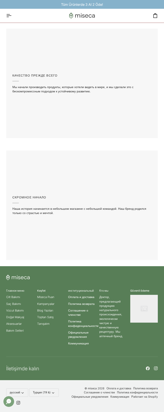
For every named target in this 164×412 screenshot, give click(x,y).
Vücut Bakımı (15, 310)
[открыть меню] (12, 16)
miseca (92, 388)
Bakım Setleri (15, 330)
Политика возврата (81, 304)
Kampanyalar (45, 304)
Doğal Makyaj (15, 317)
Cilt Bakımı (13, 297)
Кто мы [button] (103, 290)
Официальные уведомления (90, 396)
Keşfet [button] (41, 290)
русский (15, 392)
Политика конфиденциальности (137, 392)
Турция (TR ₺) (42, 392)
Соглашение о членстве (99, 392)
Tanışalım (43, 323)
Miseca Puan (45, 297)
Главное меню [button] (15, 290)
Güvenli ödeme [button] (139, 290)
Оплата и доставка (81, 297)
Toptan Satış (45, 317)
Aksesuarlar (14, 323)
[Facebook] (148, 368)
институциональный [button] (81, 290)
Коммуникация (78, 343)
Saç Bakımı (13, 304)
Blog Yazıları (45, 310)
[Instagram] (156, 368)
